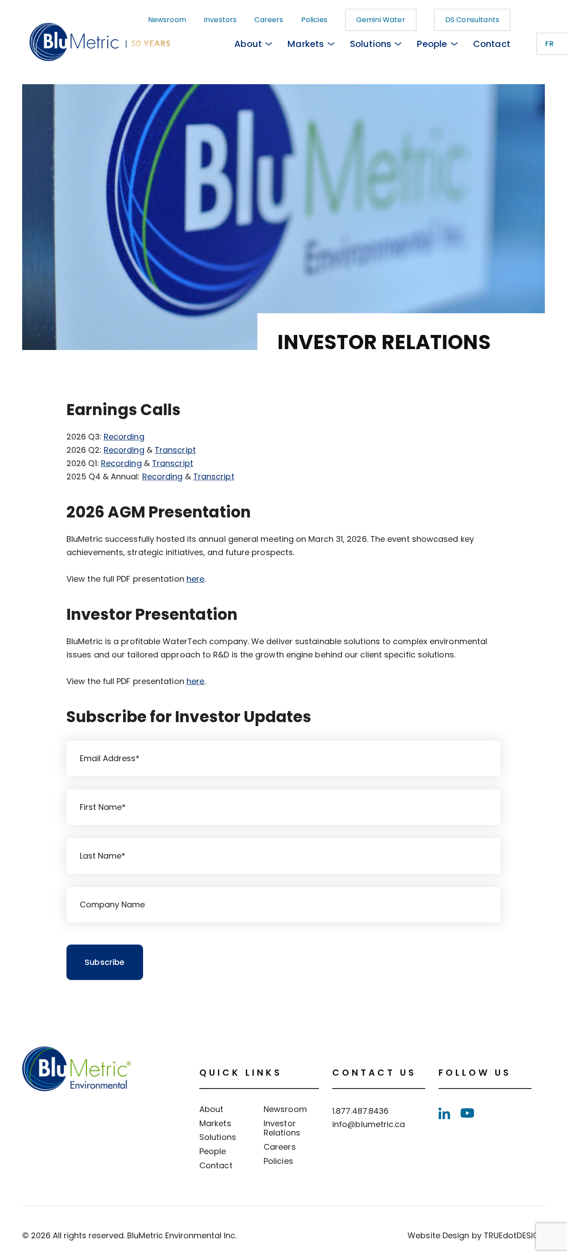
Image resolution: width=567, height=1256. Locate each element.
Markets (305, 44)
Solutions (371, 44)
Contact (491, 44)
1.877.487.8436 (360, 1110)
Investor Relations (282, 1128)
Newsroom (167, 20)
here (195, 578)
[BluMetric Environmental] (76, 43)
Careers (268, 20)
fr (549, 44)
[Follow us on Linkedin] (444, 1113)
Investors (220, 20)
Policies (314, 20)
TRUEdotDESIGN (514, 1235)
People (432, 44)
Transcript (175, 449)
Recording (124, 436)
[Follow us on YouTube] (467, 1113)
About (248, 44)
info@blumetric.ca (368, 1124)
